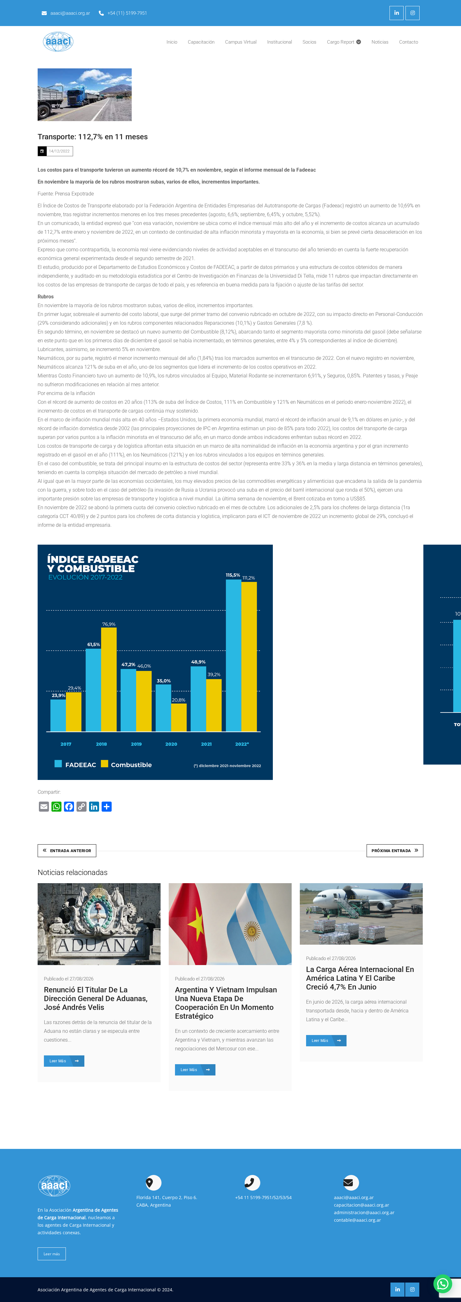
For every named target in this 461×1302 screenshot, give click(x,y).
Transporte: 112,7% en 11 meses (93, 136)
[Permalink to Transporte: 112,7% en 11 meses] (85, 94)
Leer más (52, 1254)
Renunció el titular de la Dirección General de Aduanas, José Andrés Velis (95, 998)
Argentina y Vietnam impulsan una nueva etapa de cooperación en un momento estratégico (226, 1003)
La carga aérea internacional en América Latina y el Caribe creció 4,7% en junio (360, 978)
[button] (442, 1283)
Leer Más (58, 1061)
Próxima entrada (391, 850)
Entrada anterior (70, 850)
